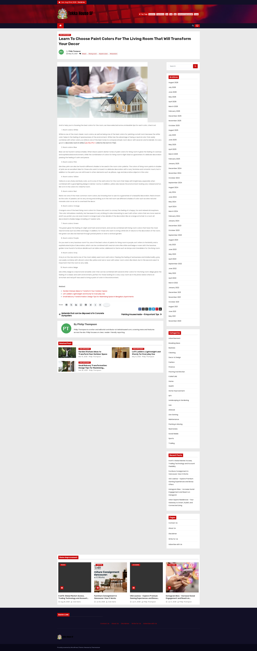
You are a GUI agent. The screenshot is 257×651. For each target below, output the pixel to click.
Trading (172, 443)
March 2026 (173, 106)
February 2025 (174, 159)
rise (167, 14)
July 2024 (172, 192)
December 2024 (175, 168)
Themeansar (96, 647)
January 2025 (174, 163)
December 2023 (175, 225)
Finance (172, 367)
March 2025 (173, 154)
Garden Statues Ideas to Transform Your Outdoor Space (85, 291)
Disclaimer (173, 533)
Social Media (173, 434)
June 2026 (173, 92)
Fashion (172, 362)
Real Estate (173, 429)
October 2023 (174, 230)
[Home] (60, 25)
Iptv (170, 395)
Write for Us (173, 539)
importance (160, 14)
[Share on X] (71, 305)
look (171, 14)
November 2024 (175, 173)
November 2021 (175, 297)
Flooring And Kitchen (177, 372)
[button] (193, 26)
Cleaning (172, 353)
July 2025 (172, 135)
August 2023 (173, 240)
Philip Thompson (75, 51)
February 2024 (174, 216)
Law (170, 405)
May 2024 (172, 202)
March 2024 (173, 211)
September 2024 (175, 182)
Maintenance (174, 419)
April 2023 (172, 259)
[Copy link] (106, 305)
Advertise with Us (175, 544)
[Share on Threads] (100, 305)
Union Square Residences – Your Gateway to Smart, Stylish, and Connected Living (181, 503)
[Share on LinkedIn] (76, 305)
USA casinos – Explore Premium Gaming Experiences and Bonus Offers (181, 482)
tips (175, 14)
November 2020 (175, 321)
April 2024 (172, 206)
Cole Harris (76, 602)
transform (152, 14)
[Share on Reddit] (90, 305)
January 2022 (174, 287)
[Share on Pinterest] (86, 305)
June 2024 (173, 197)
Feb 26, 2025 (83, 370)
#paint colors (103, 54)
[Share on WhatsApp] (81, 305)
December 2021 (175, 292)
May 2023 (172, 254)
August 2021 (173, 306)
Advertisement (174, 338)
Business (172, 348)
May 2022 (172, 273)
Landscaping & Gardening (179, 400)
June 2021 (172, 311)
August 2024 (173, 187)
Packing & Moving (175, 424)
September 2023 (175, 235)
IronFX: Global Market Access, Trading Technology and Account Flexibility (182, 463)
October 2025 (174, 125)
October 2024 (174, 178)
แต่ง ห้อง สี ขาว (90, 143)
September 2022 (175, 264)
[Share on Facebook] (66, 305)
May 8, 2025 (136, 357)
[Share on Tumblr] (95, 305)
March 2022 (173, 283)
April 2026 (172, 101)
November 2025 (175, 121)
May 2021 (172, 316)
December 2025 (175, 116)
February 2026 (174, 111)
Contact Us (173, 523)
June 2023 (172, 249)
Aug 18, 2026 (65, 602)
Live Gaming (173, 414)
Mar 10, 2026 (83, 357)
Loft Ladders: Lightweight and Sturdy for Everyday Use (84, 294)
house (196, 14)
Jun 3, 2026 (172, 602)
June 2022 (172, 268)
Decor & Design (175, 357)
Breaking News (174, 343)
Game (171, 381)
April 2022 (172, 278)
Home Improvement (65, 35)
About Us (172, 528)
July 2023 (172, 244)
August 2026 (173, 82)
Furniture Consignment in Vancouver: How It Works (105, 597)
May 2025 (172, 144)
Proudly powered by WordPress (67, 647)
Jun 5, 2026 (136, 602)
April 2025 (172, 149)
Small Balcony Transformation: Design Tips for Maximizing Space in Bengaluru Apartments (98, 296)
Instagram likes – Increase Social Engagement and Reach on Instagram (181, 492)
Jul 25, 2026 (101, 602)
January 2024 (174, 221)
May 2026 (172, 97)
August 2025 (173, 130)
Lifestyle (172, 410)
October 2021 (174, 302)
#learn (84, 54)
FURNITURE (173, 376)
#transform (113, 54)
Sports (171, 438)
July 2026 (172, 87)
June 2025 (173, 140)
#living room (93, 54)
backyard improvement (185, 14)
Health (171, 386)
